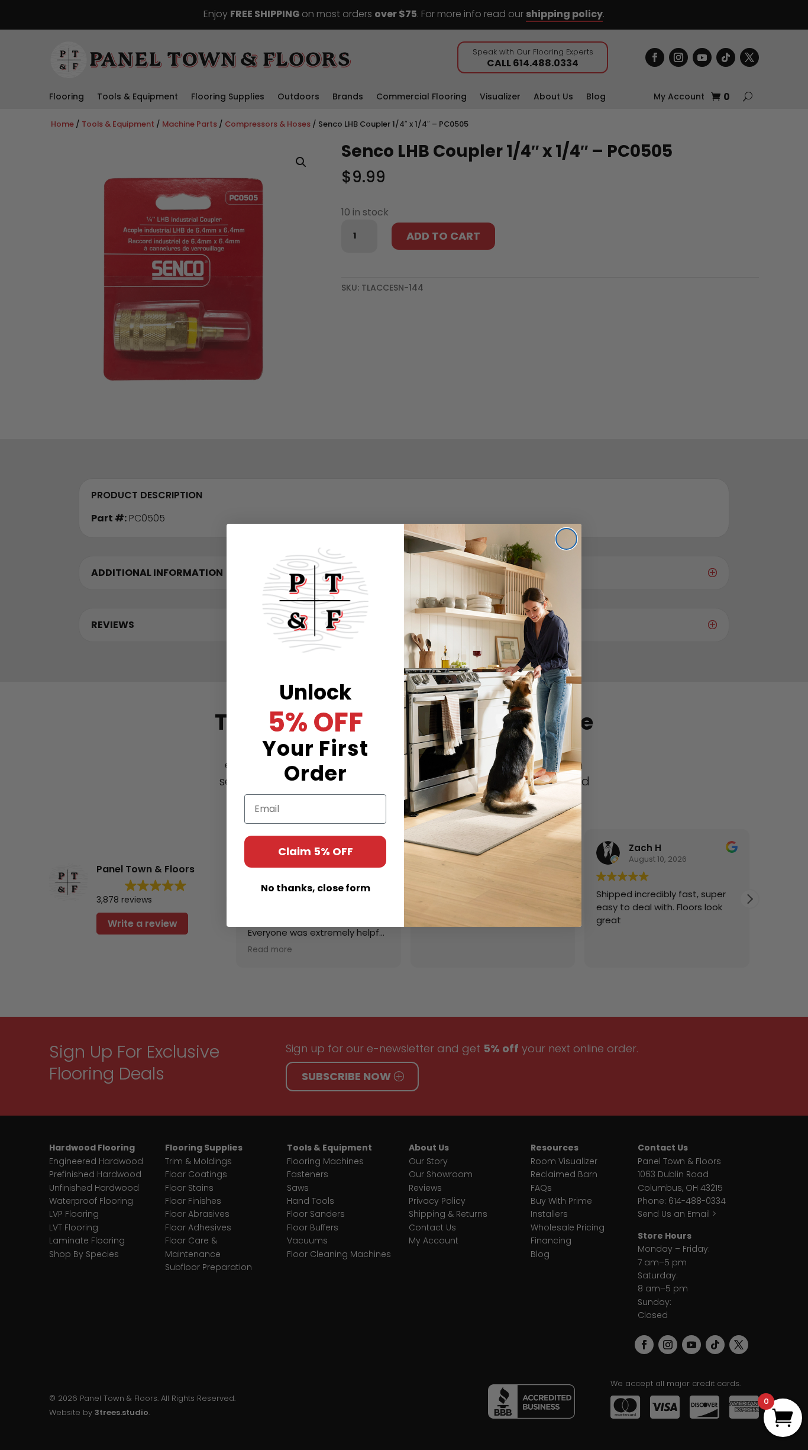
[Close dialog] (566, 539)
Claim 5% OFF (315, 851)
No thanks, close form (315, 888)
